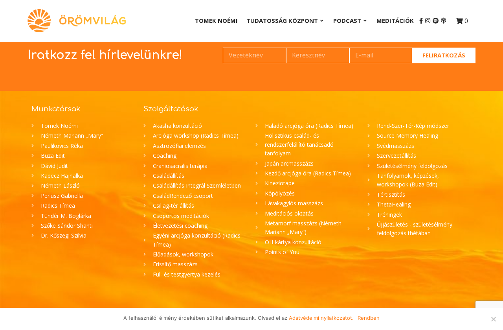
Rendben (369, 318)
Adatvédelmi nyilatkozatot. (321, 318)
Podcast (347, 20)
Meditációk (395, 20)
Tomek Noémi (216, 20)
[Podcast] (443, 20)
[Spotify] (435, 20)
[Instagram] (427, 20)
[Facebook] (421, 20)
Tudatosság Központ (282, 20)
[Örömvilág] (77, 20)
